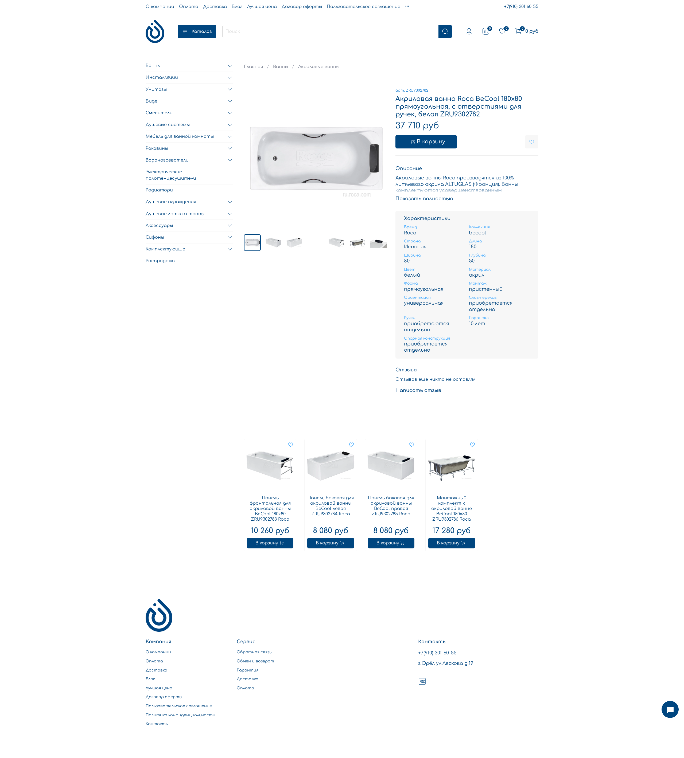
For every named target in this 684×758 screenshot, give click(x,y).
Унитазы (156, 89)
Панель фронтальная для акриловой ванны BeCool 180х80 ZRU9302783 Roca (270, 509)
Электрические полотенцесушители (171, 175)
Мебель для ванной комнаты (180, 136)
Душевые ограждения (171, 202)
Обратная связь (254, 652)
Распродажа (160, 261)
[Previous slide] (252, 158)
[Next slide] (378, 158)
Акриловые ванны (318, 66)
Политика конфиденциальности (180, 715)
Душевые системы (168, 125)
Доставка (215, 6)
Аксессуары (159, 225)
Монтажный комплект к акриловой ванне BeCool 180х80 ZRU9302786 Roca (451, 509)
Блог (237, 6)
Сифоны (155, 237)
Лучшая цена (262, 6)
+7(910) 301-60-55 (521, 6)
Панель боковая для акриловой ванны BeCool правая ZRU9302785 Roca (391, 506)
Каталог (202, 31)
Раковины (157, 148)
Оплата (188, 6)
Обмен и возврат (255, 661)
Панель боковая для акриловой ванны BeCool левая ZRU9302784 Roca (331, 506)
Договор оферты (302, 6)
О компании (160, 6)
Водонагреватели (167, 160)
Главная (253, 66)
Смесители (159, 113)
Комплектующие (165, 249)
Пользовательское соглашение (363, 6)
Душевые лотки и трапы (175, 213)
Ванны (280, 66)
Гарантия (247, 670)
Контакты (157, 724)
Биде (151, 101)
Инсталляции (162, 77)
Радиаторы (159, 190)
